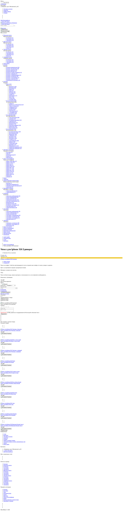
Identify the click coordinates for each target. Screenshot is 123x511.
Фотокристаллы (7, 493)
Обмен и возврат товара (9, 440)
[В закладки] (4, 348)
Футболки (5, 466)
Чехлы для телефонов (8, 244)
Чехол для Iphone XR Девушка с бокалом (10, 330)
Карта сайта (6, 444)
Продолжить (3, 314)
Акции (5, 443)
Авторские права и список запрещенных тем (14, 441)
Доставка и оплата (7, 9)
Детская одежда (7, 475)
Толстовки (6, 467)
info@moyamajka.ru (5, 20)
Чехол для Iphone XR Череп (7, 362)
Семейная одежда (7, 480)
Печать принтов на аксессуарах (11, 499)
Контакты (5, 240)
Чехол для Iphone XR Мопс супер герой (10, 341)
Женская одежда (7, 470)
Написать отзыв (4, 299)
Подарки (5, 464)
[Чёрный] (4, 284)
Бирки (4, 498)
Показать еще (4, 430)
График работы (7, 11)
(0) (5, 255)
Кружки (5, 489)
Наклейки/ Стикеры (8, 501)
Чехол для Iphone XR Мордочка (8, 394)
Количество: (4, 286)
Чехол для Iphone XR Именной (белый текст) (11, 425)
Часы (4, 492)
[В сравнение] (4, 336)
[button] (3, 4)
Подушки (5, 490)
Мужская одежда (7, 465)
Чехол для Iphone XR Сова (7, 404)
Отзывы (5, 12)
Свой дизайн (6, 237)
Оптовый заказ (7, 238)
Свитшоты (6, 469)
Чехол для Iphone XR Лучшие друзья (9, 372)
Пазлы (5, 494)
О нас (4, 239)
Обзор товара (6, 261)
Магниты (5, 495)
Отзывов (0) (6, 262)
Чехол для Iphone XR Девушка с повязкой (11, 351)
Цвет (2, 282)
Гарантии (5, 10)
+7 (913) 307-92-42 (5, 24)
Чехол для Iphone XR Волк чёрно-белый (10, 383)
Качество (3, 285)
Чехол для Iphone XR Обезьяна (8, 415)
